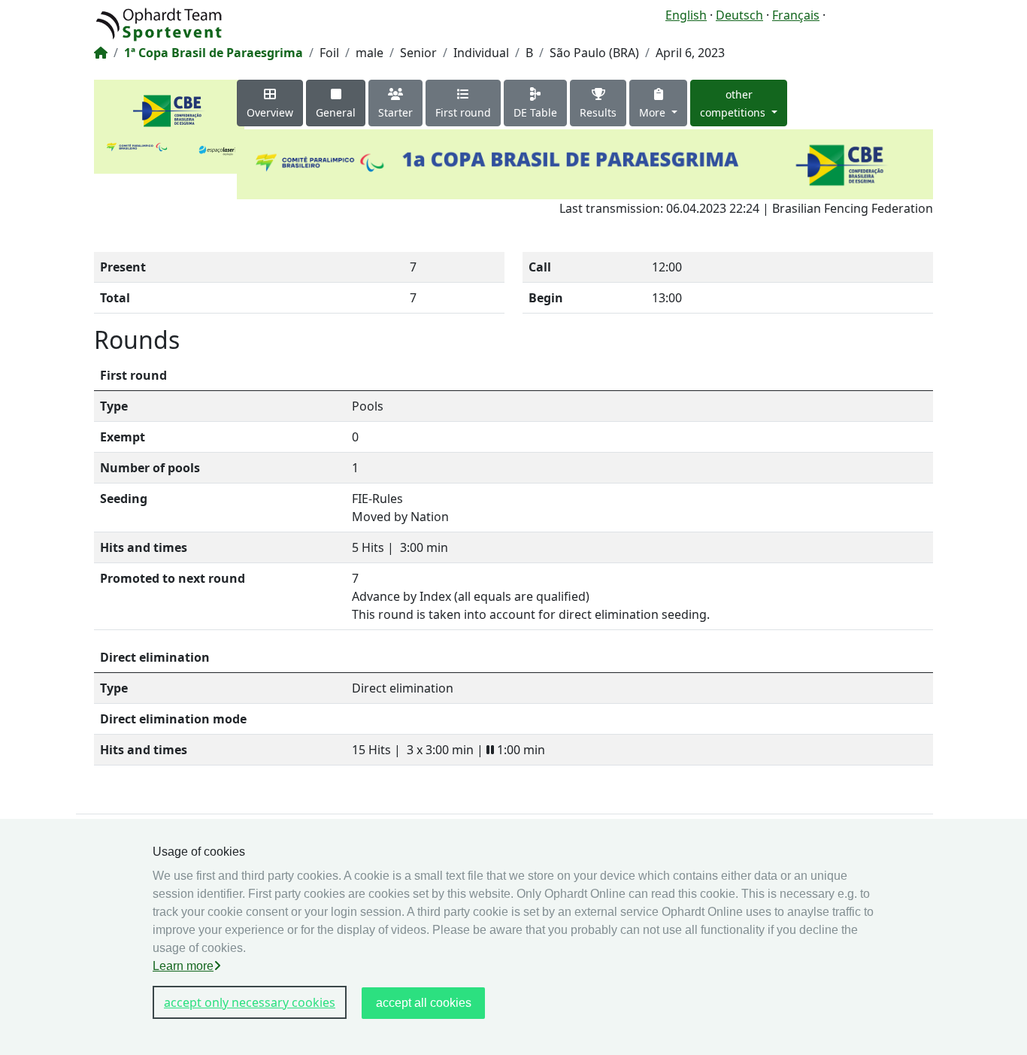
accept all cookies (423, 1002)
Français (795, 15)
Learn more (183, 966)
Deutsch (739, 15)
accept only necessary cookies (249, 1002)
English (686, 15)
